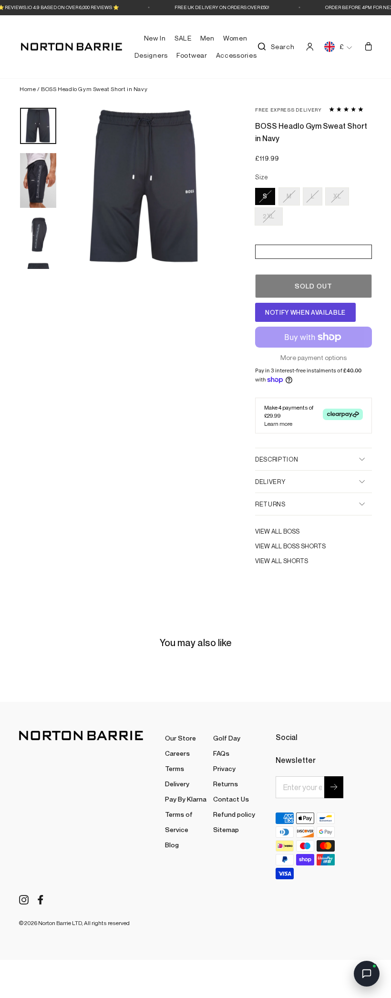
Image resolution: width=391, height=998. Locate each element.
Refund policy (234, 814)
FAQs (221, 753)
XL (337, 196)
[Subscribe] (333, 787)
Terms (174, 768)
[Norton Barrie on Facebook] (40, 899)
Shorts (295, 561)
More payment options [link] (313, 357)
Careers (177, 753)
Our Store (180, 738)
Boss (291, 531)
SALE (183, 38)
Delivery (270, 481)
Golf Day (226, 738)
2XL (269, 216)
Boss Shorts (304, 546)
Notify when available (305, 312)
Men (207, 38)
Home (28, 89)
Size (261, 177)
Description (276, 459)
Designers (151, 55)
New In (155, 38)
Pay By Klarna (185, 799)
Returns (270, 504)
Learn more (278, 423)
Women (235, 38)
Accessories (236, 55)
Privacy (224, 768)
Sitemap (226, 829)
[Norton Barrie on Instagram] (24, 899)
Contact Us (231, 799)
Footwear (191, 55)
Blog (172, 845)
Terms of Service (179, 821)
